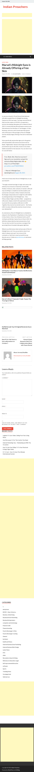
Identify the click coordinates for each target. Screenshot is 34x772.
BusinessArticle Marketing (10, 617)
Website (4, 413)
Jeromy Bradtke (17, 74)
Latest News (5, 62)
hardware (5, 639)
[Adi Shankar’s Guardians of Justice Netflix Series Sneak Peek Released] (17, 269)
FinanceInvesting (7, 628)
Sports (4, 669)
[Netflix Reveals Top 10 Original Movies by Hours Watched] (17, 307)
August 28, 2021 (20, 173)
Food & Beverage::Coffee (10, 631)
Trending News (7, 671)
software (5, 666)
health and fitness (7, 642)
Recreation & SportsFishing (10, 658)
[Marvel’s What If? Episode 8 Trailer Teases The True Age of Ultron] (17, 297)
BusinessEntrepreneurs (9, 620)
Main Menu (8, 56)
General (5, 636)
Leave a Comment (26, 74)
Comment (5, 378)
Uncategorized (7, 674)
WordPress (11, 770)
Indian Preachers (15, 7)
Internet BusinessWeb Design (11, 647)
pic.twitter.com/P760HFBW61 (13, 166)
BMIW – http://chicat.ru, (9, 612)
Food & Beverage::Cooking (10, 633)
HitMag (18, 770)
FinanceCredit (6, 625)
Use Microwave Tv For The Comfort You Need (15, 440)
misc (4, 652)
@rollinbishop (20, 237)
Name (4, 399)
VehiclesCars (6, 677)
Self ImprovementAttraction (10, 663)
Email (4, 406)
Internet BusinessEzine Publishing (12, 644)
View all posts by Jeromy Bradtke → (22, 356)
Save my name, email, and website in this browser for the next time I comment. (14, 423)
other (4, 655)
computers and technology (10, 623)
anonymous (6, 609)
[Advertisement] (18, 15)
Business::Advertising (8, 615)
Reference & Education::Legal (11, 660)
